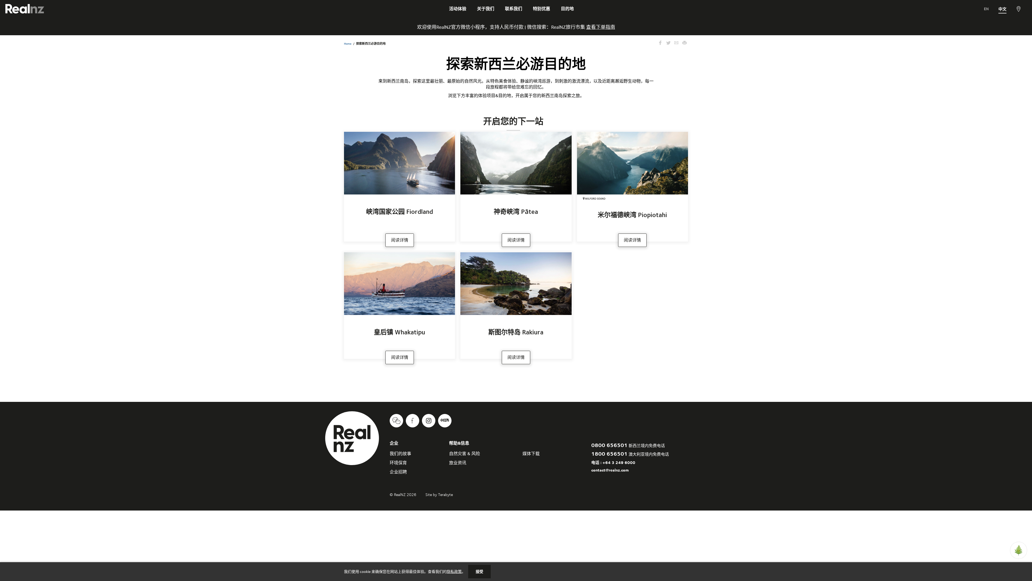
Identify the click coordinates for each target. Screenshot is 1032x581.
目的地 (567, 8)
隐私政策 (454, 571)
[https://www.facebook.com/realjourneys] (412, 420)
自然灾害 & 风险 (464, 453)
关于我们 (485, 8)
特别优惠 (541, 8)
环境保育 (398, 462)
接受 (479, 571)
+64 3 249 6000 (619, 462)
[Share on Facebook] (660, 43)
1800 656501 (609, 454)
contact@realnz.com (610, 470)
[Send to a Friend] (676, 43)
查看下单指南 (600, 27)
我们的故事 (400, 453)
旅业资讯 (457, 462)
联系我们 (513, 8)
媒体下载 (531, 453)
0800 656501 (609, 445)
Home (348, 43)
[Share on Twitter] (668, 43)
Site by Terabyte (439, 494)
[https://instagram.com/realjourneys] (428, 420)
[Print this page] (684, 43)
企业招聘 (398, 471)
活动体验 (457, 8)
